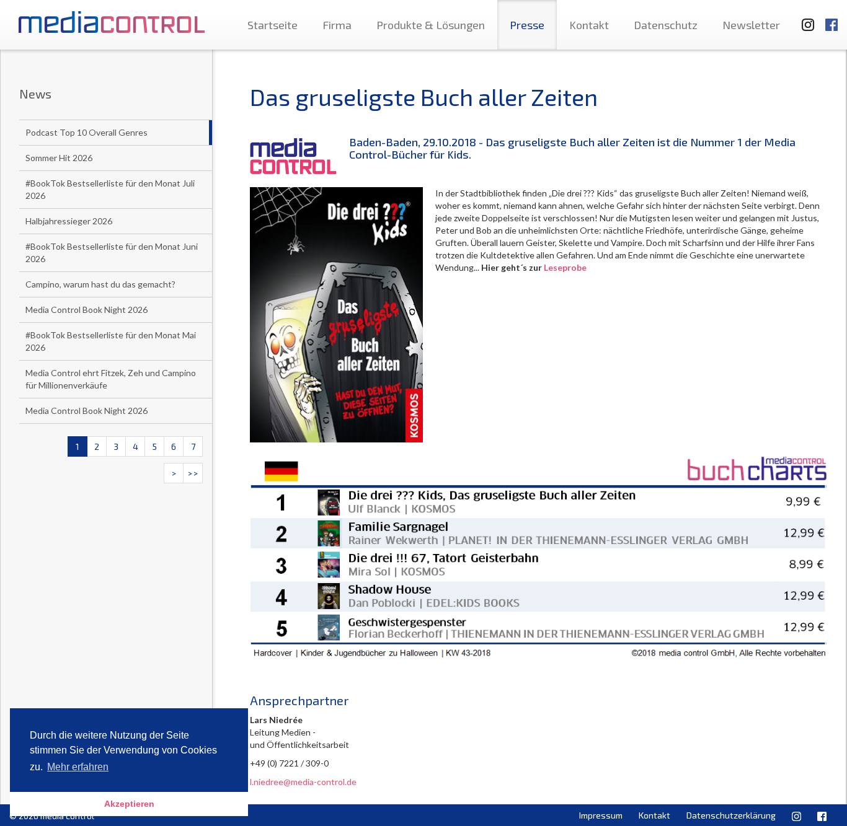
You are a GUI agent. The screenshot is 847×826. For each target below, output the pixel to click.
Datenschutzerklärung (731, 815)
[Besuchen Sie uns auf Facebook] (831, 19)
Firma (337, 25)
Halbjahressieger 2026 (68, 221)
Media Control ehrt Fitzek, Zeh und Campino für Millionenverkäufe (110, 378)
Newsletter (751, 25)
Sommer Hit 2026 (58, 157)
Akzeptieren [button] (129, 804)
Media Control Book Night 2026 (86, 309)
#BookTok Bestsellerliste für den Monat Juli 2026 (110, 189)
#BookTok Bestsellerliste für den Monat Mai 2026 (110, 341)
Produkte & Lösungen (430, 25)
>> (192, 473)
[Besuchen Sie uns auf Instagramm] (804, 19)
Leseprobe (565, 267)
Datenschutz (666, 25)
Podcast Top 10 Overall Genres (86, 132)
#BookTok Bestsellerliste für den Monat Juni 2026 (111, 252)
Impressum (601, 815)
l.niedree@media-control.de (303, 781)
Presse (527, 25)
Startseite (272, 25)
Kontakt (589, 25)
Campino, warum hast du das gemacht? (100, 284)
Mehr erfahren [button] (78, 767)
